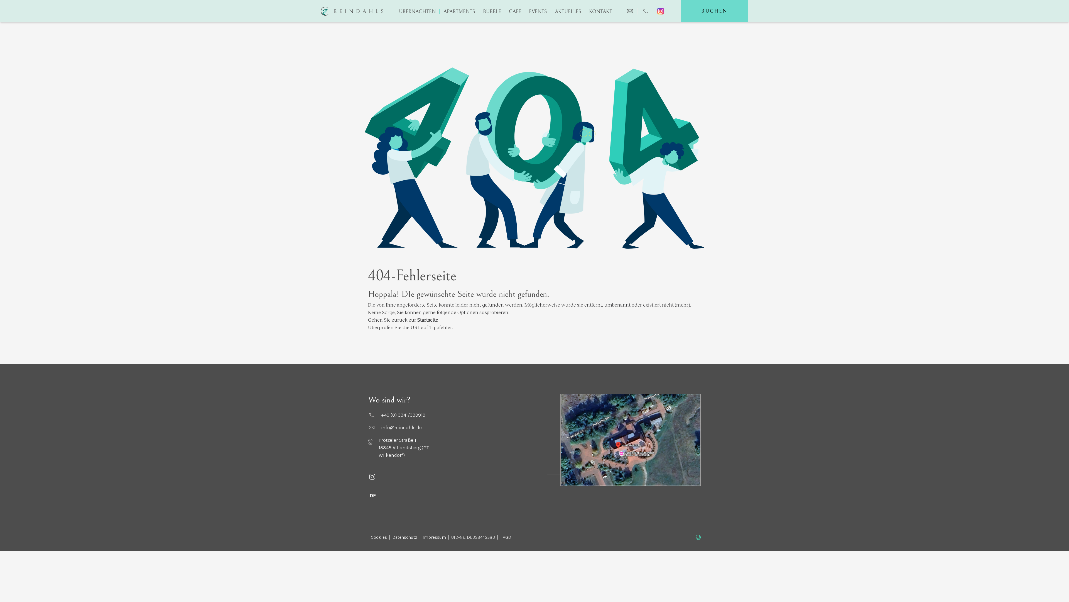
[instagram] (406, 476)
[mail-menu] (630, 11)
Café (515, 11)
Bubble (492, 11)
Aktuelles (568, 11)
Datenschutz (404, 537)
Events (538, 11)
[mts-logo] (698, 537)
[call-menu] (645, 11)
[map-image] (630, 440)
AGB (507, 537)
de (373, 496)
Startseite (427, 320)
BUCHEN (714, 11)
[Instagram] (660, 11)
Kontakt (600, 11)
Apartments (459, 11)
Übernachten (417, 11)
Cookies (379, 537)
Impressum (434, 537)
